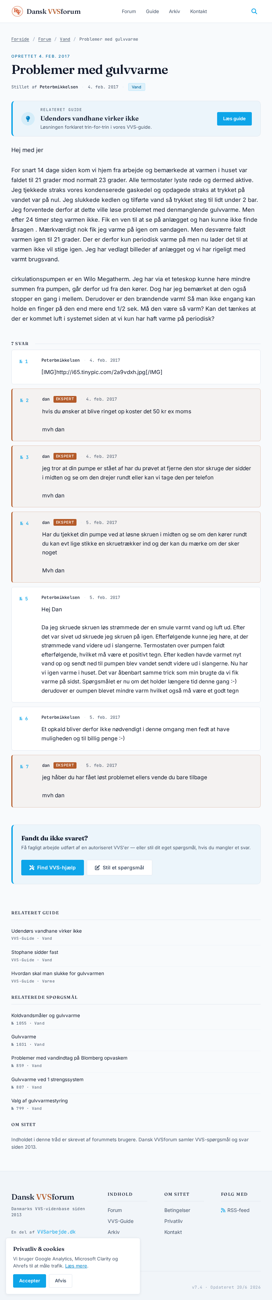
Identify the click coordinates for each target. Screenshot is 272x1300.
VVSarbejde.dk (56, 1232)
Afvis (60, 1280)
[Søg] (254, 11)
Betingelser (177, 1210)
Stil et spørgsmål (123, 867)
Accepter (29, 1280)
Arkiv (174, 11)
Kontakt (198, 11)
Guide (152, 11)
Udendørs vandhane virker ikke (89, 118)
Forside (20, 39)
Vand (65, 39)
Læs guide (234, 118)
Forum (129, 11)
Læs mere (76, 1266)
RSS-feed (238, 1210)
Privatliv (173, 1221)
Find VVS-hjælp (56, 867)
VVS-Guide (121, 1221)
